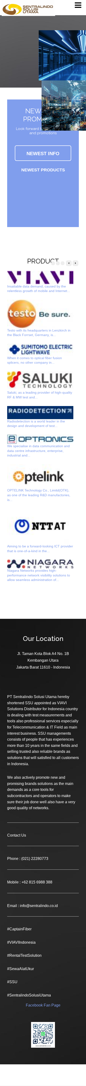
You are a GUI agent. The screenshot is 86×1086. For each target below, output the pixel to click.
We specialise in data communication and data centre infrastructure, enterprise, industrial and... (38, 450)
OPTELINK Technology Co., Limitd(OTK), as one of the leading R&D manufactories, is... (38, 494)
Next (75, 263)
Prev (69, 263)
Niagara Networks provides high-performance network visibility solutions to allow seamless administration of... (38, 575)
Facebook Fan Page (43, 1005)
